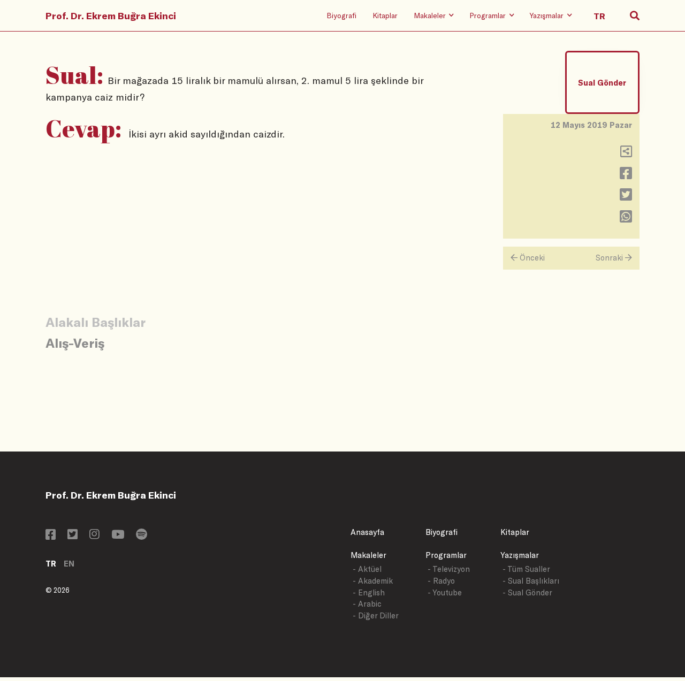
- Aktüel (367, 568)
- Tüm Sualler (526, 568)
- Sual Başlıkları (531, 580)
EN (69, 563)
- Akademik (373, 580)
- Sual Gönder (527, 592)
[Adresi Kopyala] (626, 153)
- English (369, 592)
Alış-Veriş (74, 342)
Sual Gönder (602, 82)
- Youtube (445, 592)
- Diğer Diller (376, 615)
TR (50, 563)
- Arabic (367, 603)
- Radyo (441, 580)
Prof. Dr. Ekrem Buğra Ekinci (110, 15)
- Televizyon (449, 568)
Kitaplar (385, 15)
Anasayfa (367, 532)
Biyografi (341, 15)
